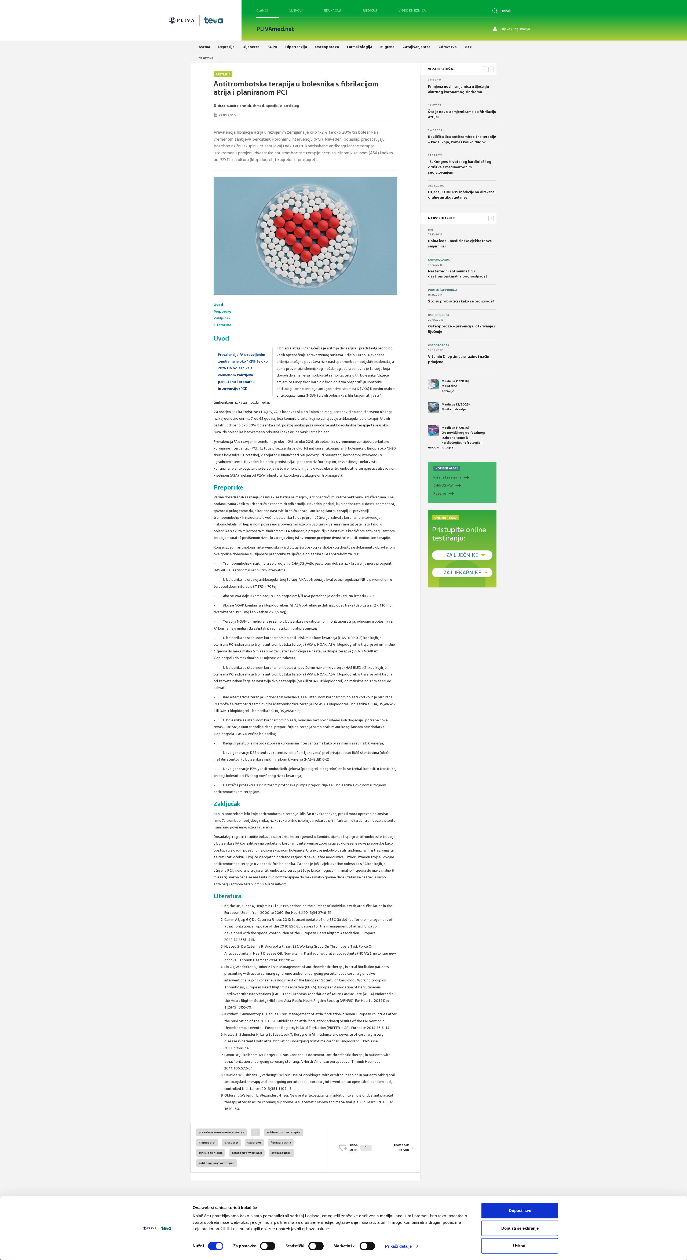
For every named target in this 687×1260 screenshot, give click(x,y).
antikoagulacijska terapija (216, 1163)
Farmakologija (439, 259)
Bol (430, 229)
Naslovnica (206, 58)
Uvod (218, 304)
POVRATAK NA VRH (401, 1148)
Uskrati (520, 1245)
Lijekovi (296, 10)
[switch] (267, 1246)
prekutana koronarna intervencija (221, 1132)
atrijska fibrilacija (210, 1153)
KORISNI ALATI (447, 468)
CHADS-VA (443, 485)
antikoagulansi (281, 1153)
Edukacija (332, 10)
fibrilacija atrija (281, 1142)
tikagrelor (254, 1142)
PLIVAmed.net (275, 28)
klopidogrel (207, 1142)
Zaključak (222, 318)
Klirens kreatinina (447, 477)
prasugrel (231, 1142)
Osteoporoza (438, 315)
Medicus (370, 10)
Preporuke (222, 311)
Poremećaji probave (443, 290)
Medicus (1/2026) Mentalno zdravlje (455, 386)
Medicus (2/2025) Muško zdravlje (455, 406)
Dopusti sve (520, 1210)
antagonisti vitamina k (247, 1153)
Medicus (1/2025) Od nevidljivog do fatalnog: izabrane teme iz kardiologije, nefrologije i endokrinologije (456, 438)
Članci (262, 10)
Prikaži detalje (398, 1246)
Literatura (222, 325)
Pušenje (439, 493)
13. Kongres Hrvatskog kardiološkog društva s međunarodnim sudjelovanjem (459, 166)
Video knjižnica (412, 10)
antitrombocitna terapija (283, 1132)
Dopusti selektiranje (520, 1228)
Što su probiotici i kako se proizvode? (461, 301)
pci (256, 1132)
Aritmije (223, 74)
